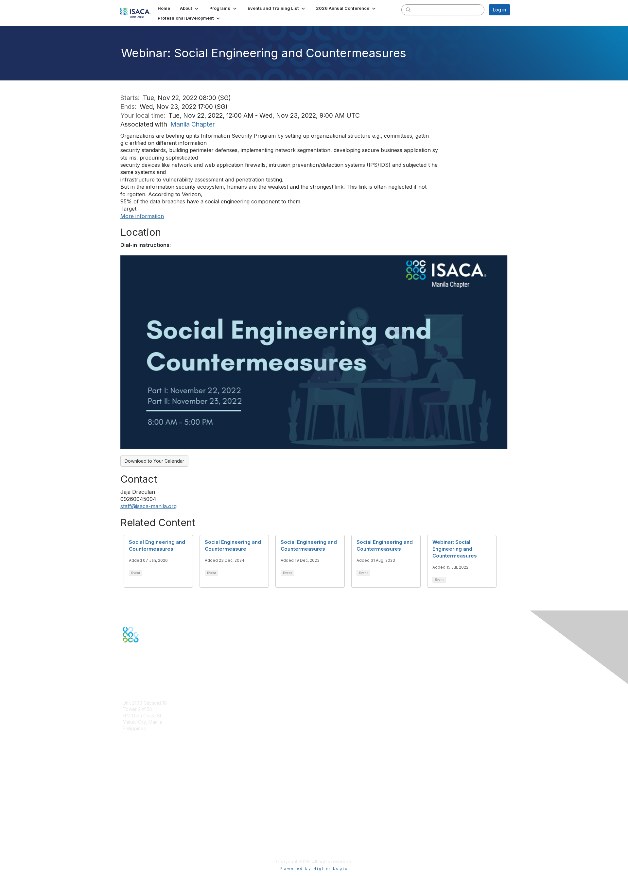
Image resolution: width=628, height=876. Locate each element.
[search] (408, 9)
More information (142, 216)
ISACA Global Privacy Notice (153, 842)
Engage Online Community (152, 675)
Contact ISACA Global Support (156, 788)
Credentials (135, 779)
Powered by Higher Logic (314, 868)
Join (127, 766)
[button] (189, 8)
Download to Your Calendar (154, 461)
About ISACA (136, 816)
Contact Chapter (140, 738)
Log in (499, 9)
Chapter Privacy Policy (147, 852)
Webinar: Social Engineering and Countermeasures (454, 549)
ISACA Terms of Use (144, 835)
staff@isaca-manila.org (148, 506)
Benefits (131, 772)
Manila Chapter (192, 124)
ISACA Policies (138, 829)
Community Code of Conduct (154, 823)
